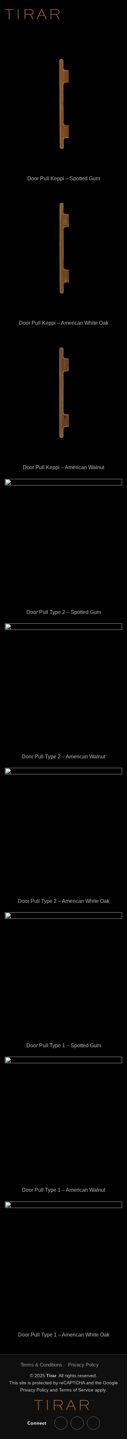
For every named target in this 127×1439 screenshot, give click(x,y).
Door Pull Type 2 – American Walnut (63, 756)
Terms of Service (76, 1389)
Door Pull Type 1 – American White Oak (63, 1334)
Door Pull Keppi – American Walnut (63, 467)
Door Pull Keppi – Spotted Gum (63, 178)
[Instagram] (93, 1423)
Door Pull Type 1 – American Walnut (63, 1190)
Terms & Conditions (41, 1364)
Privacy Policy (83, 1364)
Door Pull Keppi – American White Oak (63, 323)
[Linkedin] (77, 1423)
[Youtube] (60, 1423)
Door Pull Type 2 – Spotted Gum (63, 612)
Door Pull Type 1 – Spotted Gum (63, 1045)
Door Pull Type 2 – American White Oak (63, 901)
